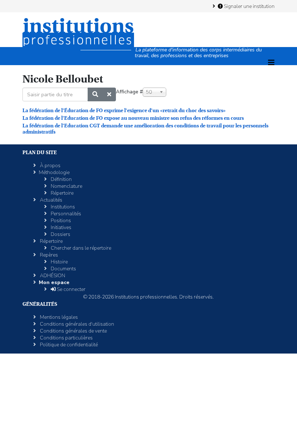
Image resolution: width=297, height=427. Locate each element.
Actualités (50, 199)
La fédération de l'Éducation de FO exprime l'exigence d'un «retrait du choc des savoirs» (124, 110)
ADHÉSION (52, 275)
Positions (60, 220)
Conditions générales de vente (73, 330)
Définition (61, 179)
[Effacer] (109, 94)
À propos (49, 165)
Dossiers (60, 234)
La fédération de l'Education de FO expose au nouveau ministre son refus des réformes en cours (133, 118)
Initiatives (60, 227)
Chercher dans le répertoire (80, 248)
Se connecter (70, 289)
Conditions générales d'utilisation (76, 324)
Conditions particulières (66, 337)
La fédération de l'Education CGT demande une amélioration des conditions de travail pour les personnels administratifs (145, 129)
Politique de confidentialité (68, 344)
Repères (48, 254)
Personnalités (65, 213)
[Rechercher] (95, 94)
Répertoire (62, 193)
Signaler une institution (249, 6)
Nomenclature (66, 186)
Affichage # (129, 91)
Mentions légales (58, 317)
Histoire (59, 261)
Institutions (62, 206)
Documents (63, 268)
